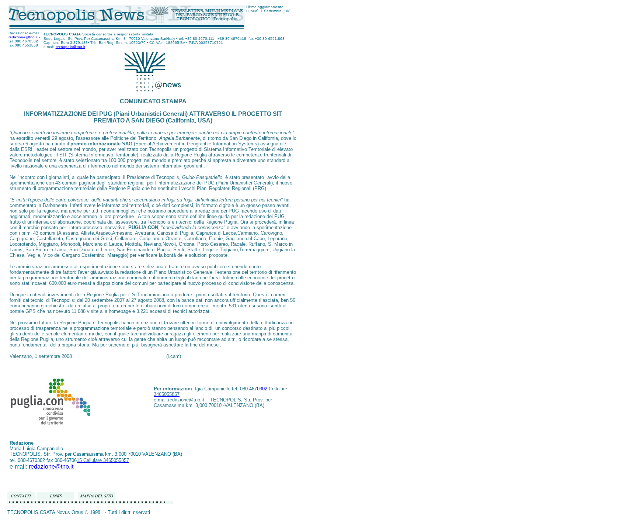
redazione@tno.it (23, 37)
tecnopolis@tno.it (70, 47)
